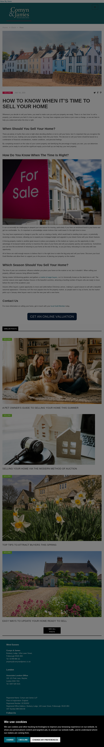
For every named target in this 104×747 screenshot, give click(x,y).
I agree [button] (10, 740)
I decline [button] (23, 740)
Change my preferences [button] (45, 740)
